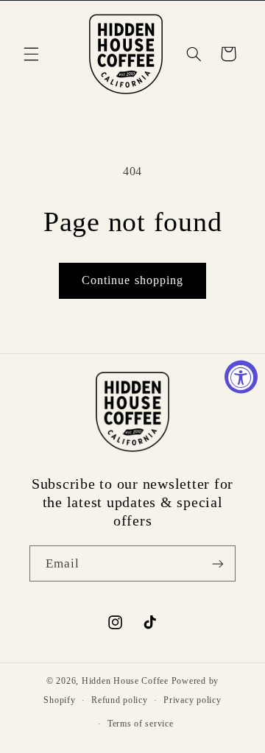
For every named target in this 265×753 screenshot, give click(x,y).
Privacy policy (192, 700)
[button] (31, 54)
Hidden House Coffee (125, 680)
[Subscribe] (218, 563)
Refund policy (119, 700)
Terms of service (140, 723)
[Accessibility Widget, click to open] (241, 376)
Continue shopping (132, 280)
